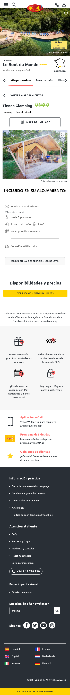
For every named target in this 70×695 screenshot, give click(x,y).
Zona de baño (44, 80)
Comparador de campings (25, 500)
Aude (28, 70)
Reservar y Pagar (21, 541)
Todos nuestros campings (17, 313)
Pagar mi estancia (21, 555)
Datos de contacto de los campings (30, 486)
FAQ (14, 534)
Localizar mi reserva (22, 563)
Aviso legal (18, 507)
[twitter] (35, 625)
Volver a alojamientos (27, 95)
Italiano (15, 663)
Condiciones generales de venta (29, 493)
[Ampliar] (62, 134)
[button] (4, 80)
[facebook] (26, 625)
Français (46, 649)
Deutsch (46, 663)
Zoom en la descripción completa (34, 261)
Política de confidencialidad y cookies (32, 515)
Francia (37, 313)
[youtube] (43, 625)
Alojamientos (21, 80)
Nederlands (48, 656)
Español (15, 649)
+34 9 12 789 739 (28, 571)
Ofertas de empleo (22, 592)
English (15, 656)
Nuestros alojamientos (25, 321)
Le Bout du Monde (50, 317)
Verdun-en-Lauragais (13, 70)
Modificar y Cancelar (23, 548)
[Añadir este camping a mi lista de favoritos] (66, 14)
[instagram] (52, 625)
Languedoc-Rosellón (54, 313)
